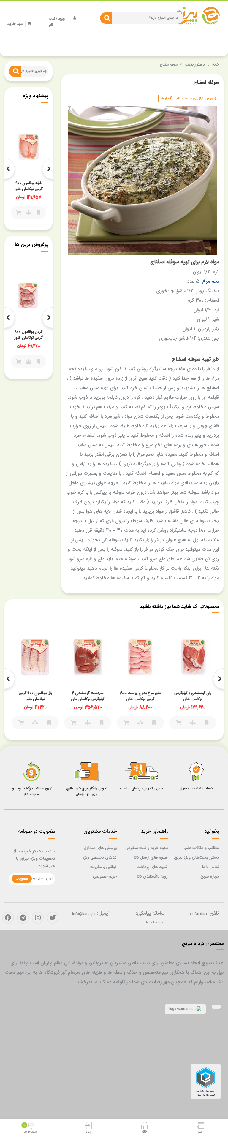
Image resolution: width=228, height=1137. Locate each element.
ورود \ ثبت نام (57, 22)
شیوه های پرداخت (152, 867)
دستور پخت (195, 64)
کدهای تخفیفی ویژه (99, 857)
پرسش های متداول (100, 848)
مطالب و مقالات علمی (201, 848)
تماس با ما (210, 867)
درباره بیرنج (209, 876)
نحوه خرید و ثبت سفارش (146, 848)
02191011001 (198, 914)
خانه (215, 64)
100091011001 (155, 922)
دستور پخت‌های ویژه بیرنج (196, 857)
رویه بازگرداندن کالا (152, 876)
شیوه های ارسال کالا (151, 857)
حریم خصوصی (105, 876)
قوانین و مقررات (103, 867)
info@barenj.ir (84, 914)
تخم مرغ (210, 282)
